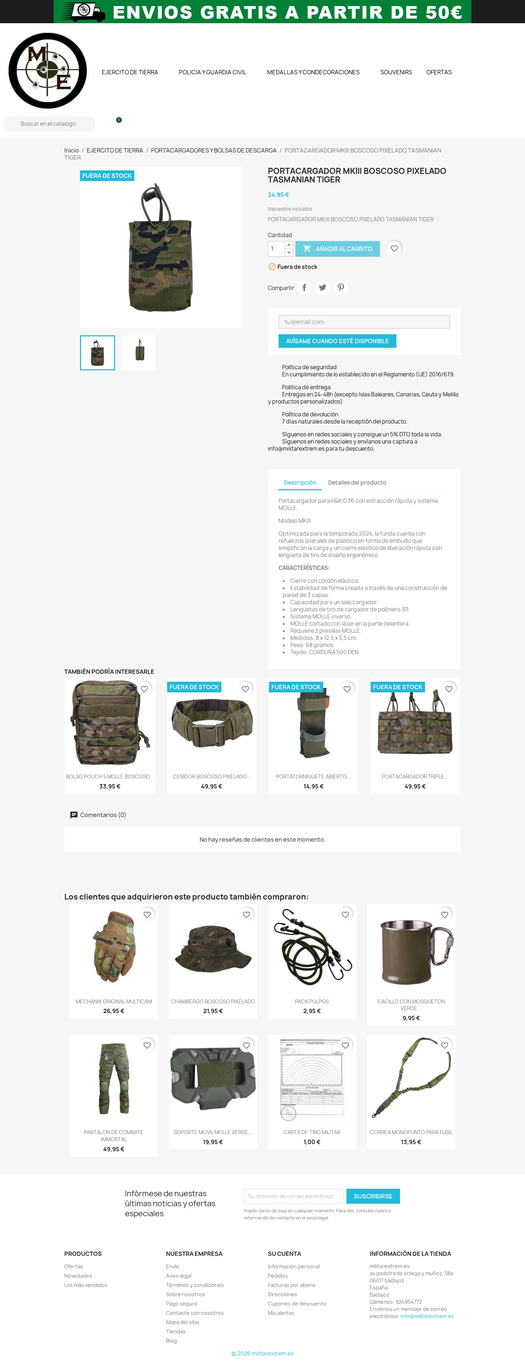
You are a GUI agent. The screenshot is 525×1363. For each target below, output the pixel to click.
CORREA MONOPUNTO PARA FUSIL (411, 1132)
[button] (115, 123)
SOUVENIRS (396, 72)
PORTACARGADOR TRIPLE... (415, 776)
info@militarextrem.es (427, 1316)
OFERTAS (439, 72)
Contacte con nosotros (195, 1312)
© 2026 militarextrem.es (262, 1353)
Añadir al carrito (337, 248)
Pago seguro (182, 1303)
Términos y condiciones (195, 1285)
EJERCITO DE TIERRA (130, 72)
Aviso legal (178, 1275)
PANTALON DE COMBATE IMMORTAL (114, 1136)
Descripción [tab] (300, 482)
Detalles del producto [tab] (357, 482)
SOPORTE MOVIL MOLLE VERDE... (213, 1132)
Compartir (304, 287)
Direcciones (282, 1294)
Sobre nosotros (185, 1294)
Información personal (294, 1266)
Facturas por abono (292, 1285)
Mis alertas (281, 1312)
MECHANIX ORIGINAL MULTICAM (114, 1001)
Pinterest (341, 287)
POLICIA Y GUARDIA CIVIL (212, 72)
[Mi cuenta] (104, 124)
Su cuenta (284, 1254)
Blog (171, 1340)
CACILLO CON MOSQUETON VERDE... (411, 1005)
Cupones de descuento (297, 1303)
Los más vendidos (86, 1285)
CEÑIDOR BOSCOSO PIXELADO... (212, 776)
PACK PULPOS (312, 1001)
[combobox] (50, 124)
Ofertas (73, 1266)
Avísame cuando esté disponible (337, 341)
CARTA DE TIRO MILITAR (312, 1132)
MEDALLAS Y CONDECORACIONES (313, 72)
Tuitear (322, 287)
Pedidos (278, 1275)
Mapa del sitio (182, 1322)
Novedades (78, 1275)
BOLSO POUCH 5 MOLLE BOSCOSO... (110, 776)
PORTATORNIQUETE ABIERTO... (313, 776)
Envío (172, 1266)
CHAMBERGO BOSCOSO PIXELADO (213, 1001)
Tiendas (176, 1331)
